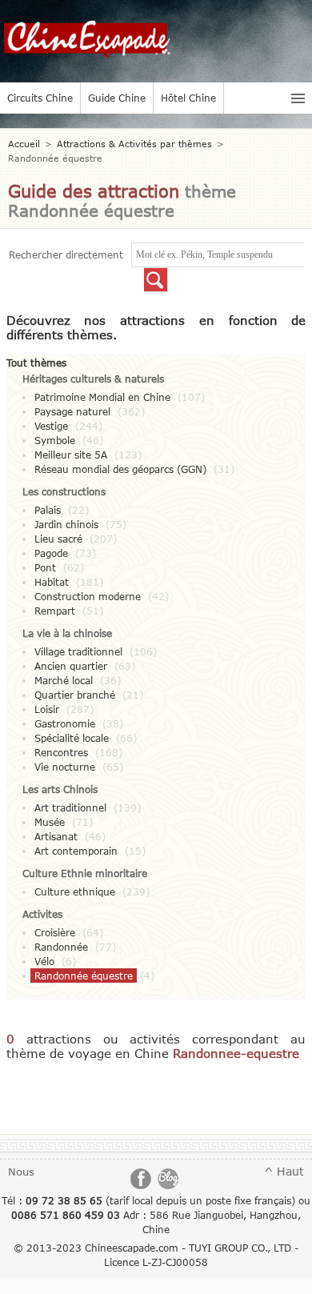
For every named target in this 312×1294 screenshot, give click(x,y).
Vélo (44, 961)
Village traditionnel (78, 651)
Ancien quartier (70, 665)
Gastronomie (64, 723)
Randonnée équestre (83, 975)
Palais (47, 509)
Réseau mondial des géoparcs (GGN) (120, 469)
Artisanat (56, 836)
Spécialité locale (71, 737)
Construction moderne (87, 596)
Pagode (51, 553)
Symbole (54, 440)
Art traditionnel (70, 807)
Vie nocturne (64, 766)
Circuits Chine (40, 97)
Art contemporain (76, 850)
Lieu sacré (58, 538)
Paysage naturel (72, 411)
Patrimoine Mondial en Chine (102, 397)
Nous (21, 1171)
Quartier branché (74, 694)
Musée (49, 821)
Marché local (63, 680)
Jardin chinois (66, 524)
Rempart (54, 610)
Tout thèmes (36, 362)
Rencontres (61, 752)
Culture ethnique (74, 891)
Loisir (46, 709)
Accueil (24, 143)
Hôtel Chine (188, 97)
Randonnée (61, 946)
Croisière (54, 932)
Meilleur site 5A (70, 454)
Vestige (51, 425)
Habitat (51, 581)
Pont (45, 567)
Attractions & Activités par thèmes (134, 143)
